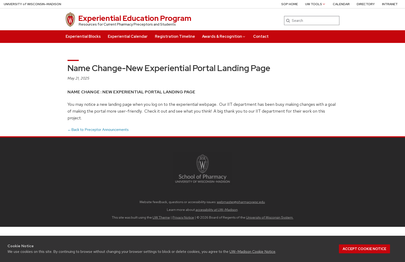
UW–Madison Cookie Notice (252, 251)
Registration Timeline (175, 36)
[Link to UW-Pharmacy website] (202, 168)
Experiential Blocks (83, 36)
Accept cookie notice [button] (364, 249)
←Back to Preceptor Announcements (98, 129)
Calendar (341, 4)
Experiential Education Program (134, 18)
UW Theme (161, 217)
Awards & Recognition (222, 36)
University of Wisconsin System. (269, 217)
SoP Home (289, 4)
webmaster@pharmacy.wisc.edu (241, 202)
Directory (366, 4)
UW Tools (313, 4)
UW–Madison (32, 4)
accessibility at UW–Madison (216, 209)
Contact (261, 36)
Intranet (390, 4)
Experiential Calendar (128, 36)
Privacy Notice (183, 217)
